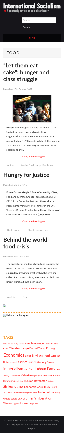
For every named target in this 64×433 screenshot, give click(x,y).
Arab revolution (36, 343)
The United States (10, 393)
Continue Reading (33, 156)
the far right (50, 387)
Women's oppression (13, 403)
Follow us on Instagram (17, 315)
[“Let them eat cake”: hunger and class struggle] (32, 108)
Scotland (51, 381)
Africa (10, 344)
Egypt (28, 356)
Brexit (49, 344)
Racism (56, 376)
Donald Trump (37, 348)
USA (20, 399)
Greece (50, 362)
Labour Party (45, 369)
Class (5, 349)
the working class (25, 393)
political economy (43, 376)
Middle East (15, 376)
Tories (34, 393)
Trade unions (46, 392)
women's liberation (37, 398)
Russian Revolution (35, 380)
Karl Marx (29, 369)
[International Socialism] (32, 7)
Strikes (8, 386)
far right (13, 362)
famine (24, 165)
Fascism (21, 362)
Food (31, 165)
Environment (41, 355)
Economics (13, 355)
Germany (41, 362)
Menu (32, 38)
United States (10, 399)
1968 (5, 344)
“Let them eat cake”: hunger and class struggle (26, 72)
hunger (38, 165)
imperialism (13, 369)
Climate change (35, 230)
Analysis (11, 297)
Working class (31, 403)
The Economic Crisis (30, 386)
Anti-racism (20, 343)
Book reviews (13, 230)
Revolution (47, 165)
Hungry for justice (26, 175)
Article (10, 165)
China (55, 344)
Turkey (57, 393)
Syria (16, 387)
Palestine (27, 375)
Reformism (8, 381)
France (32, 362)
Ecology (50, 348)
